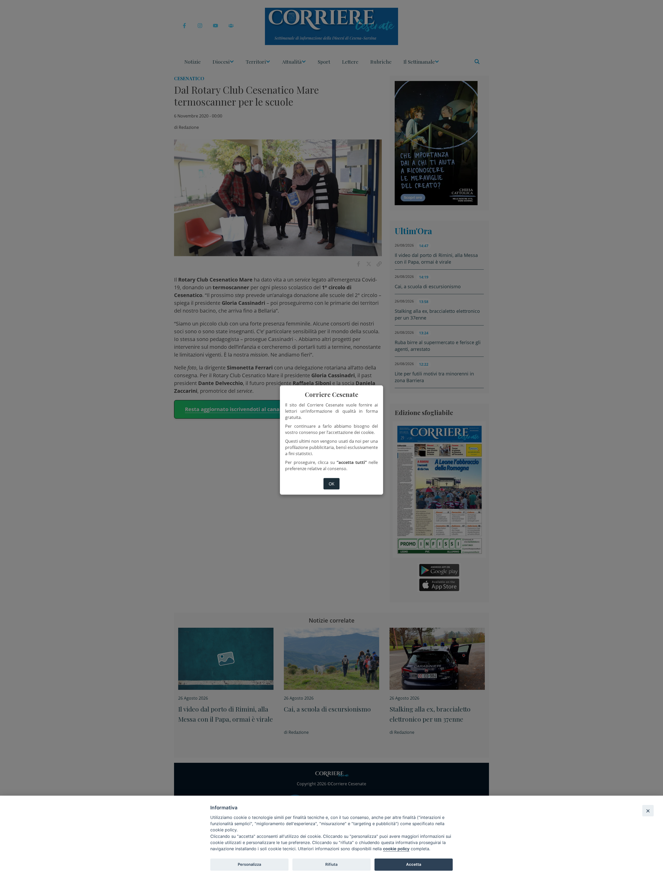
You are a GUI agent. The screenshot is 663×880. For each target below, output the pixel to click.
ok (331, 484)
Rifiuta (331, 864)
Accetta (413, 864)
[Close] (648, 810)
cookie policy (396, 848)
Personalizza (249, 864)
